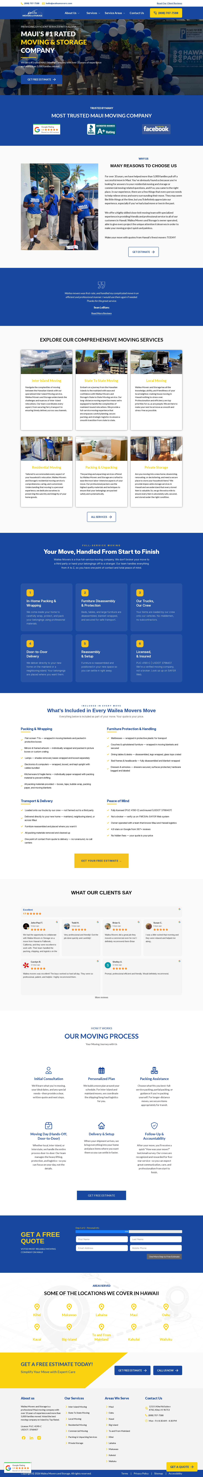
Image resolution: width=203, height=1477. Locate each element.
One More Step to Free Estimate (164, 1256)
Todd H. (75, 923)
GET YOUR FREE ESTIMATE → (101, 860)
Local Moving (156, 381)
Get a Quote (179, 1466)
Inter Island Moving (46, 381)
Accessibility (175, 1473)
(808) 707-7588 (31, 3)
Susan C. (157, 923)
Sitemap (158, 1473)
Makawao (69, 1315)
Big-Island (69, 1339)
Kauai (37, 1339)
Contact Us (137, 13)
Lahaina (101, 1315)
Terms (124, 1473)
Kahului (134, 1339)
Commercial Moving (78, 1431)
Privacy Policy (141, 1473)
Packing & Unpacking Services (82, 1437)
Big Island (113, 1425)
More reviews (101, 997)
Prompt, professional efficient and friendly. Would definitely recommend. (137, 973)
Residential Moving (46, 467)
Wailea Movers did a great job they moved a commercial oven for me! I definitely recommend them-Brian (121, 938)
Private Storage (156, 467)
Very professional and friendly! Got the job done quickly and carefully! (81, 936)
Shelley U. (117, 962)
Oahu (166, 1315)
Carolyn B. (36, 962)
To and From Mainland (119, 1431)
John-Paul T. (37, 923)
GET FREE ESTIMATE (101, 1195)
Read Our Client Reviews (169, 3)
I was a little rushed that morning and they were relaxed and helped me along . (162, 938)
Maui (134, 1315)
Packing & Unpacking (101, 467)
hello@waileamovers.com (59, 3)
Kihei (37, 1315)
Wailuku (166, 1339)
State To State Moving (101, 381)
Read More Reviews (101, 313)
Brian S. (116, 923)
